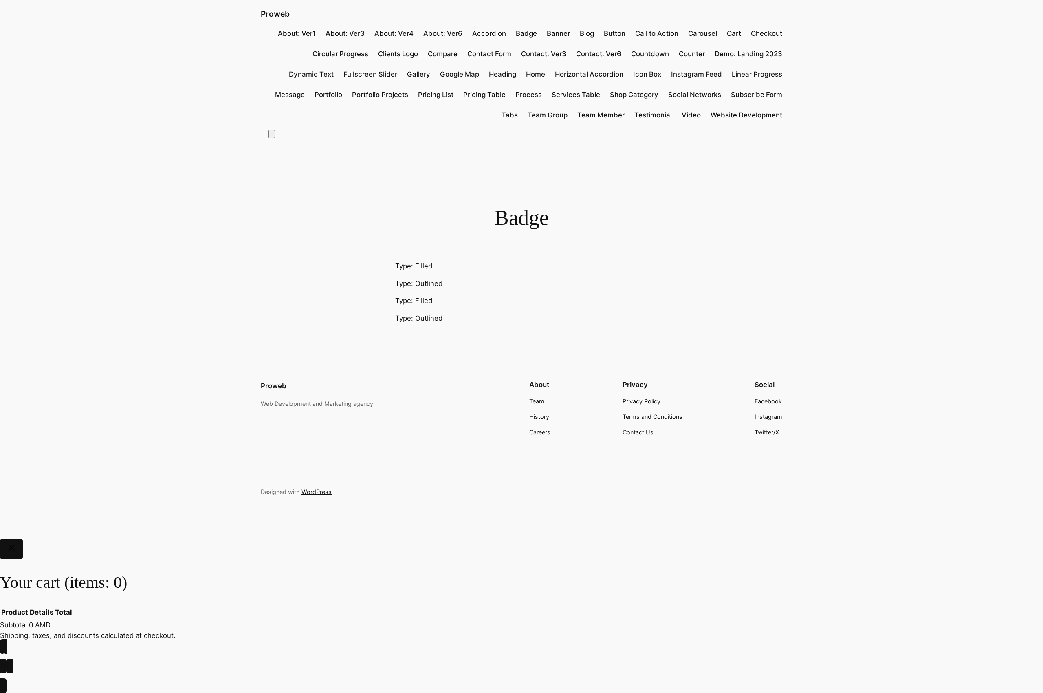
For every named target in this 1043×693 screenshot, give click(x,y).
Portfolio (328, 95)
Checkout (766, 33)
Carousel (702, 33)
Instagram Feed (696, 74)
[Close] (11, 549)
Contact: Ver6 (598, 54)
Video (691, 115)
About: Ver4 (394, 33)
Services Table (576, 95)
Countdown (650, 54)
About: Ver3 (345, 33)
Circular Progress (340, 54)
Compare (443, 54)
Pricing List (435, 95)
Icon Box (647, 74)
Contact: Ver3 (543, 54)
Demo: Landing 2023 (748, 54)
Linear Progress (757, 74)
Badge (526, 33)
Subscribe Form (756, 95)
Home (535, 74)
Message (290, 95)
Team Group (548, 115)
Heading (502, 74)
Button (614, 33)
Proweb (275, 14)
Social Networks (694, 95)
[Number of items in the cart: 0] (271, 134)
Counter (692, 54)
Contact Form (489, 54)
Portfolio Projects (380, 95)
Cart (734, 33)
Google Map (459, 74)
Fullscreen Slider (370, 74)
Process (528, 95)
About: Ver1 (297, 33)
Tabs (510, 115)
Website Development (746, 115)
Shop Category (634, 95)
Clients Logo (398, 54)
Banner (558, 33)
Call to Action (656, 33)
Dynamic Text (311, 74)
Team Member (601, 115)
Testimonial (653, 115)
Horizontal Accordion (589, 74)
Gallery (418, 74)
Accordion (489, 33)
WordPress (316, 491)
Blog (587, 33)
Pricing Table (484, 95)
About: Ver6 (442, 33)
